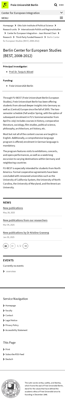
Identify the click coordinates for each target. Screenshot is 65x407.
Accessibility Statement (16, 330)
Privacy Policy (12, 325)
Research (7, 37)
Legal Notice (11, 320)
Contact (9, 315)
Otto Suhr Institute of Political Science (35, 25)
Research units (10, 29)
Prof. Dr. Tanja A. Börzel (21, 71)
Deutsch (9, 359)
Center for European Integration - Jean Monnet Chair (31, 33)
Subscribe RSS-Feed (14, 354)
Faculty (8, 310)
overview (11, 271)
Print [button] (7, 349)
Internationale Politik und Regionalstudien (41, 29)
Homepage (8, 25)
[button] (5, 246)
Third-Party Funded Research (29, 37)
